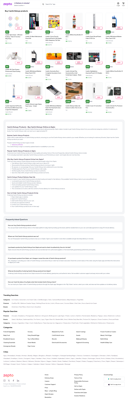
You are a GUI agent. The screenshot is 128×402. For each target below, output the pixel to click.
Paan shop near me (48, 323)
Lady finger (61, 316)
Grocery (14, 323)
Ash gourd (45, 316)
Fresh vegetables (85, 323)
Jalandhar (78, 358)
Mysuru (43, 361)
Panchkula (72, 361)
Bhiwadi (48, 356)
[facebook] (14, 381)
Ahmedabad (11, 356)
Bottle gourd (52, 316)
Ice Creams (15, 300)
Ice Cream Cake (31, 300)
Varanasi (47, 364)
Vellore (53, 364)
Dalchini (78, 316)
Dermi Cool (30, 307)
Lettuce (118, 316)
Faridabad (114, 356)
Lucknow (6, 361)
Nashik (54, 361)
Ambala (18, 356)
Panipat (78, 361)
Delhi (108, 356)
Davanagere (94, 356)
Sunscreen (23, 300)
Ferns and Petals (114, 319)
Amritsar (24, 356)
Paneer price (110, 323)
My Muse (19, 319)
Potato (67, 316)
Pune (103, 361)
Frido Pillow (22, 307)
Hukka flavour (38, 323)
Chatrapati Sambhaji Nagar (68, 356)
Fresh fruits (75, 323)
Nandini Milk (59, 319)
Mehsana (31, 361)
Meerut (25, 361)
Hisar (44, 358)
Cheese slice (66, 323)
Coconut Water (68, 303)
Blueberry (94, 316)
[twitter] (10, 381)
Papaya (100, 316)
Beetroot (37, 316)
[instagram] (5, 381)
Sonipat (13, 364)
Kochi (103, 358)
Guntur (20, 358)
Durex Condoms (103, 319)
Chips (27, 323)
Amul (65, 319)
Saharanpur (119, 361)
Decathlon (38, 307)
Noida (59, 361)
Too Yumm (37, 319)
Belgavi (35, 356)
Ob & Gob (15, 307)
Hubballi (54, 358)
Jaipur (72, 358)
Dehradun (103, 356)
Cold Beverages (42, 300)
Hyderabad (61, 358)
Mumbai (37, 361)
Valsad (42, 364)
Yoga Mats (80, 300)
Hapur (33, 358)
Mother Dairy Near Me (75, 319)
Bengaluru (42, 356)
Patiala (84, 361)
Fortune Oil (86, 319)
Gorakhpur (14, 358)
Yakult (13, 319)
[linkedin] (19, 381)
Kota (113, 358)
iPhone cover (59, 303)
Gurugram (27, 358)
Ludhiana (12, 361)
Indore (68, 358)
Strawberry (21, 316)
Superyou (94, 319)
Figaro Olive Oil (49, 319)
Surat (18, 364)
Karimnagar (91, 358)
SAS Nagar (6, 364)
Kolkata (108, 358)
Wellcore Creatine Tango (28, 303)
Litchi (52, 303)
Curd (31, 323)
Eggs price (59, 323)
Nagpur (49, 361)
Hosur (49, 358)
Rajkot (108, 361)
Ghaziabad (6, 358)
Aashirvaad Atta (28, 319)
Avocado (14, 316)
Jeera (105, 316)
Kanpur (85, 358)
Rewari (113, 361)
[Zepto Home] (7, 4)
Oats (49, 300)
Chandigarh (55, 356)
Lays (42, 319)
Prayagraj (89, 361)
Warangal (67, 364)
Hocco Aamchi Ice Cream (89, 303)
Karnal (98, 358)
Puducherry (97, 361)
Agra (4, 356)
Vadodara (36, 364)
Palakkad (65, 361)
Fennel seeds (86, 316)
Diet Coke (78, 303)
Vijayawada (60, 364)
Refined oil (94, 323)
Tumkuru (23, 364)
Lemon (73, 316)
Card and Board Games (59, 300)
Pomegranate (30, 316)
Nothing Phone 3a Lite (43, 303)
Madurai (19, 361)
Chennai (79, 356)
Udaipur (29, 364)
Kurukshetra (119, 358)
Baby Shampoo (71, 300)
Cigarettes (21, 323)
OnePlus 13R (15, 303)
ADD (18, 28)
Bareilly (30, 356)
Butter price (101, 323)
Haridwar (38, 358)
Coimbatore (86, 356)
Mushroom (111, 316)
